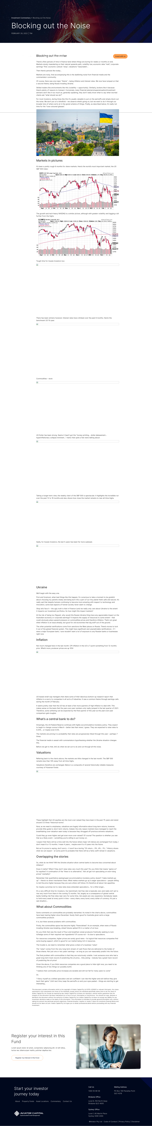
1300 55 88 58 (94, 1091)
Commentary (86, 56)
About (46, 56)
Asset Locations (72, 56)
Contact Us (98, 56)
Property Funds (57, 56)
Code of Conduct (110, 1122)
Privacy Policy (124, 1122)
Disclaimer (136, 1122)
